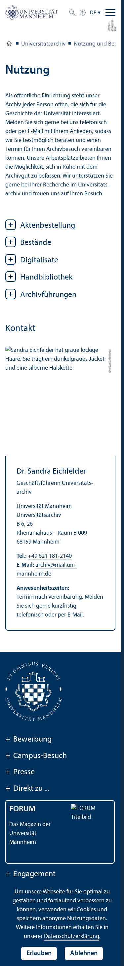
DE (93, 13)
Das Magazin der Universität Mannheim (30, 833)
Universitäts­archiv (43, 44)
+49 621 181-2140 (50, 556)
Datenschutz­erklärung (71, 936)
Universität (9, 45)
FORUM (22, 809)
